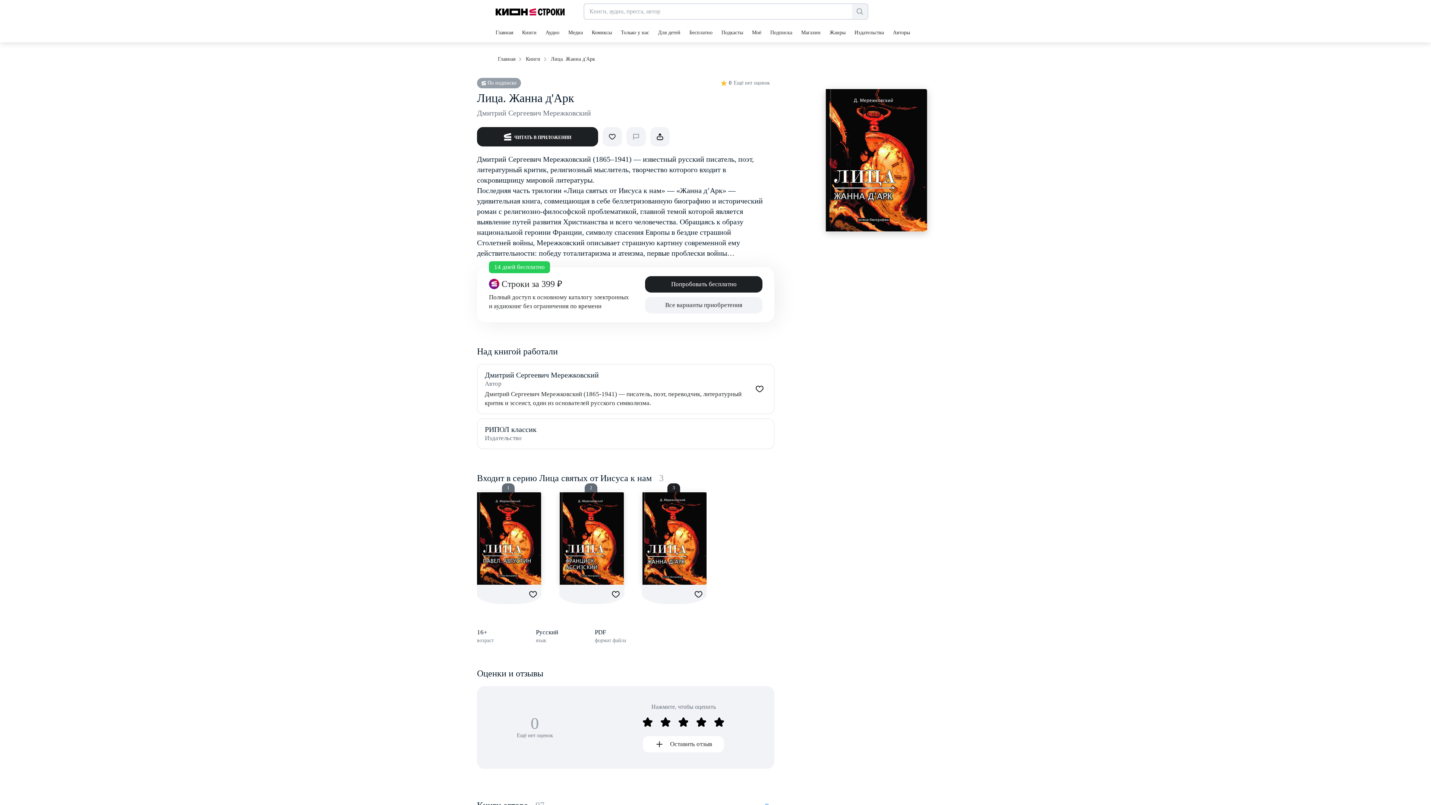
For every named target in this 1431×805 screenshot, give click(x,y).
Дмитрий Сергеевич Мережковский (534, 113)
